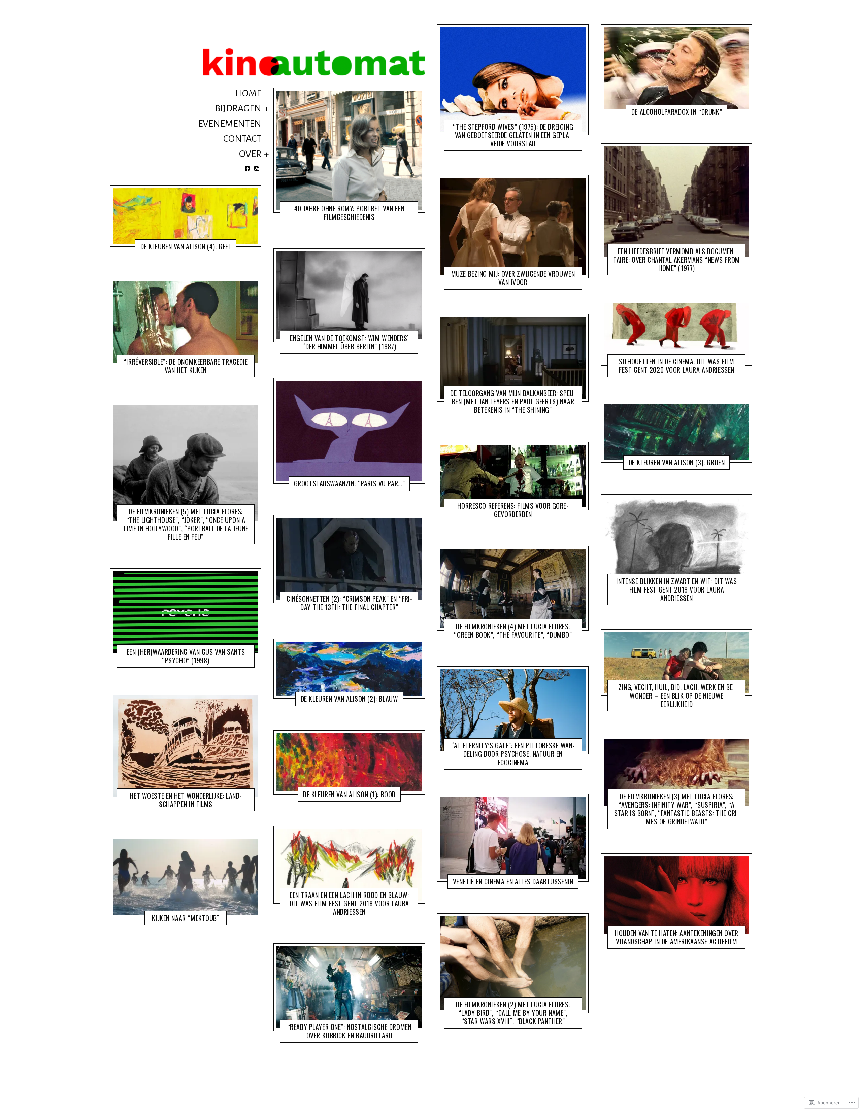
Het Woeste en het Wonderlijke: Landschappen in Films (185, 799)
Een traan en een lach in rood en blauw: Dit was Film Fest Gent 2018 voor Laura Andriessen (349, 903)
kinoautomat (182, 248)
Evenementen (229, 124)
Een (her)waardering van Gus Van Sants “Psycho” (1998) (186, 656)
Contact (242, 139)
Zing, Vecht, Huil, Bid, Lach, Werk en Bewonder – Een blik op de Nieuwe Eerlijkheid (677, 695)
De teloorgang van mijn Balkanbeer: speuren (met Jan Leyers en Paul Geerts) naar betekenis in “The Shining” (513, 401)
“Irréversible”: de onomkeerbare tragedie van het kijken (186, 366)
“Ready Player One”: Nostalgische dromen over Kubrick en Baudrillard (349, 1031)
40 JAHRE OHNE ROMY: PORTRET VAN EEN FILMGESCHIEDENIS (349, 212)
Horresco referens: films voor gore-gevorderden (512, 510)
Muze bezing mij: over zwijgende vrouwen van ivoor (513, 278)
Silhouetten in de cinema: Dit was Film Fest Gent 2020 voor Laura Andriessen (676, 365)
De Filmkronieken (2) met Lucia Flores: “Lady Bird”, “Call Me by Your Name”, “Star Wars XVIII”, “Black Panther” (513, 1012)
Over (250, 154)
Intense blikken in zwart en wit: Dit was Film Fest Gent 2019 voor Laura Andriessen (676, 589)
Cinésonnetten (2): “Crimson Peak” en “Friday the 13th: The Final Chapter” (349, 603)
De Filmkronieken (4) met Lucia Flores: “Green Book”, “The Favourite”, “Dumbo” (513, 630)
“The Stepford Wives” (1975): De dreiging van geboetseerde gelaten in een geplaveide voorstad (513, 135)
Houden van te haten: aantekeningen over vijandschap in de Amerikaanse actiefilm (676, 937)
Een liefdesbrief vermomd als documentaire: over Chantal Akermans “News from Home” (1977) (676, 259)
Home (248, 93)
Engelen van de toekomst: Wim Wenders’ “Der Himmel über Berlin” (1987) (349, 342)
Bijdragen (238, 108)
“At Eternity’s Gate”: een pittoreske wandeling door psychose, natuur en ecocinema (512, 753)
